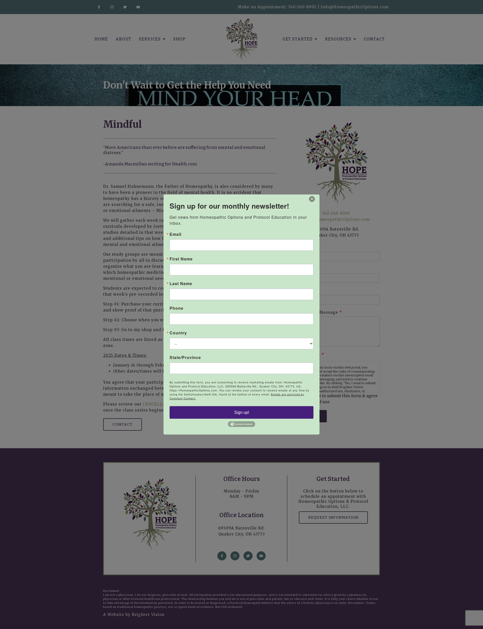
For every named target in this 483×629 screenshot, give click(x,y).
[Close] (315, 199)
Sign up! (241, 412)
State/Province (185, 357)
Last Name (181, 284)
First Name (181, 259)
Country (178, 333)
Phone (176, 308)
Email (175, 234)
